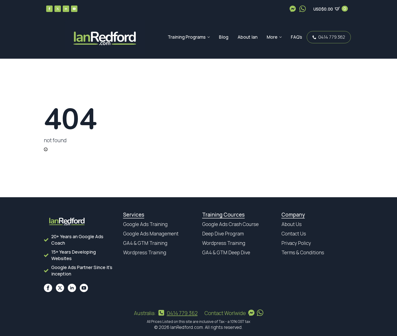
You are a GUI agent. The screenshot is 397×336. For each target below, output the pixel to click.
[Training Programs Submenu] (210, 37)
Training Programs (187, 37)
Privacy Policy (296, 243)
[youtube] (74, 9)
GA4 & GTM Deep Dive (226, 252)
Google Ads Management (151, 233)
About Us (291, 224)
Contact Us (293, 233)
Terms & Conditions (302, 252)
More (272, 37)
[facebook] (49, 9)
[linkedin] (66, 9)
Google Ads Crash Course (230, 224)
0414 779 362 (331, 37)
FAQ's (296, 37)
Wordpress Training (144, 252)
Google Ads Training (145, 224)
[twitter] (57, 9)
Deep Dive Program (223, 233)
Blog (223, 37)
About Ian (248, 37)
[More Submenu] (282, 37)
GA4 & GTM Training (145, 243)
